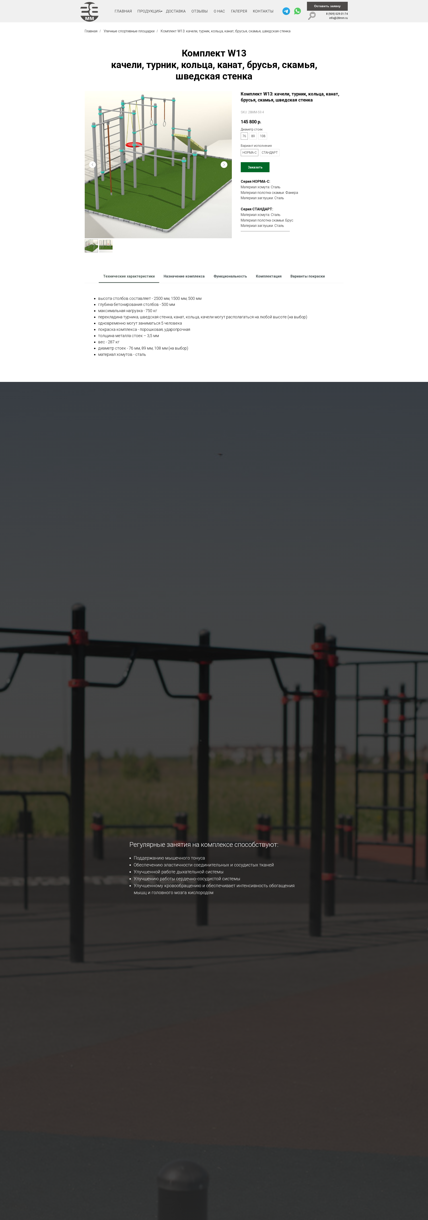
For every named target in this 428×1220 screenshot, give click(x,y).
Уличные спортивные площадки (129, 31)
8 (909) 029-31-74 (337, 13)
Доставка (176, 11)
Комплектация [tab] (269, 276)
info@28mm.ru (338, 18)
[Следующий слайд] (224, 164)
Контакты (263, 11)
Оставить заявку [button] (327, 6)
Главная (123, 11)
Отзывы (199, 11)
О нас (219, 11)
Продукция (149, 11)
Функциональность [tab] (230, 276)
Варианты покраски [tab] (307, 276)
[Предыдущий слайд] (92, 164)
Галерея (239, 11)
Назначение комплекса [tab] (184, 276)
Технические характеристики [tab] (129, 276)
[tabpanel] (214, 326)
